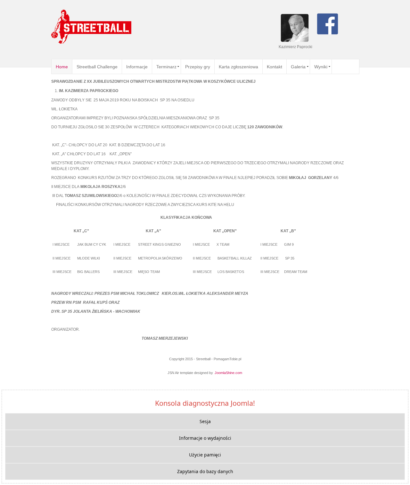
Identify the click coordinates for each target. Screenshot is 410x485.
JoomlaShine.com (228, 373)
